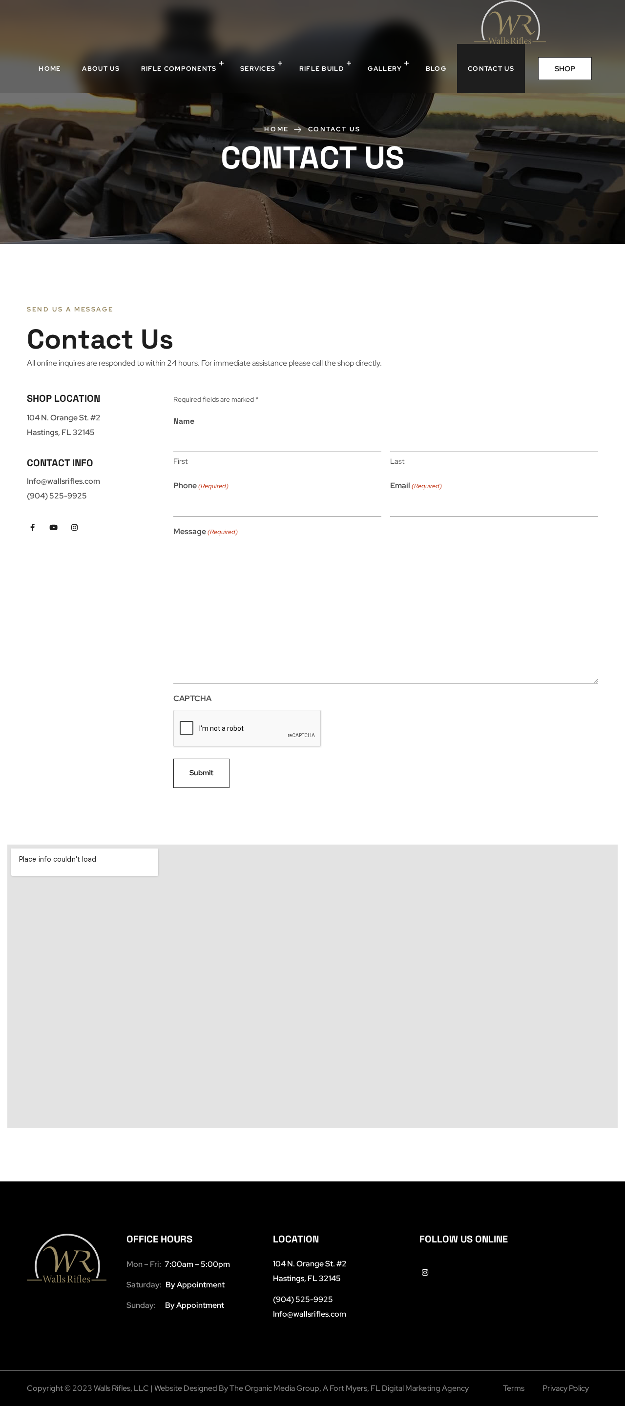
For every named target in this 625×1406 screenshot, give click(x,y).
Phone (201, 485)
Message (205, 531)
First (180, 461)
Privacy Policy (565, 1388)
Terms (513, 1388)
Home (276, 129)
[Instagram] (74, 527)
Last (397, 461)
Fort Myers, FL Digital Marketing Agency (399, 1388)
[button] (565, 68)
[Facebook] (32, 527)
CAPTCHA (192, 698)
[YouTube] (53, 527)
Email (416, 485)
